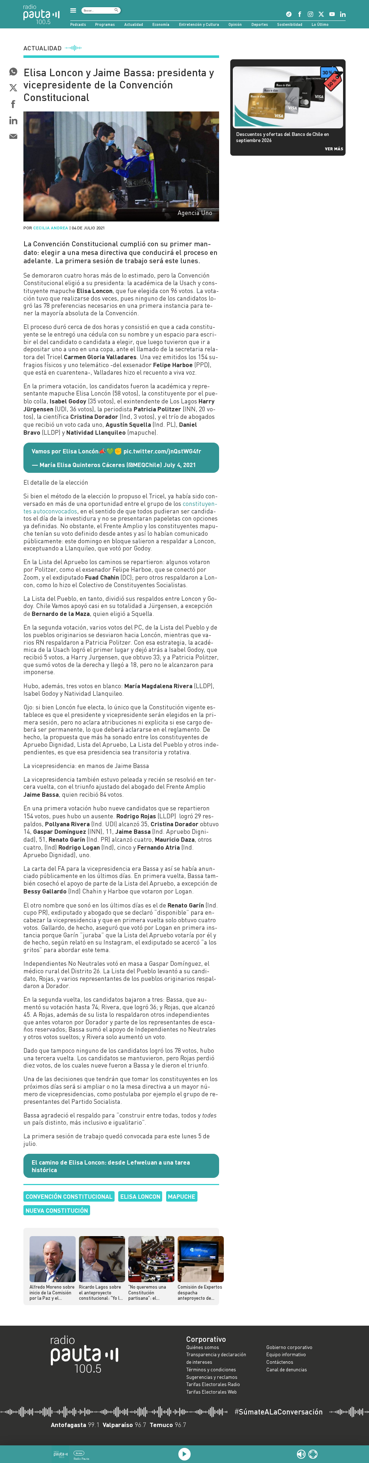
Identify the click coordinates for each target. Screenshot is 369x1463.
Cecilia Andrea (50, 227)
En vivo (79, 1453)
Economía (160, 24)
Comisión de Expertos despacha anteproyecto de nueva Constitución (200, 1292)
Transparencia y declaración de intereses (216, 1358)
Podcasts (78, 24)
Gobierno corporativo (289, 1347)
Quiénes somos (202, 1347)
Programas (105, 24)
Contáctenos (279, 1362)
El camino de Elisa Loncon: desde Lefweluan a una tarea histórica (111, 1166)
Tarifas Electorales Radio (213, 1384)
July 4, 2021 (180, 464)
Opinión (235, 24)
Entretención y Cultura (199, 24)
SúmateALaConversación (278, 1412)
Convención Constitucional (69, 1196)
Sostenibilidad (289, 24)
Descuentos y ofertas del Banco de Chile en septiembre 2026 (282, 137)
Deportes (260, 24)
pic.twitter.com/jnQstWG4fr (162, 451)
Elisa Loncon (140, 1196)
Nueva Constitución (57, 1210)
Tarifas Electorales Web (211, 1392)
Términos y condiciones (211, 1369)
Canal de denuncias (286, 1369)
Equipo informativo (286, 1354)
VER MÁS (334, 148)
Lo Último (320, 24)
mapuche (181, 1196)
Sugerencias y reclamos (211, 1377)
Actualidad (133, 24)
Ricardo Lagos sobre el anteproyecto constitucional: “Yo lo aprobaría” (100, 1292)
